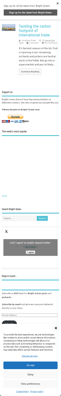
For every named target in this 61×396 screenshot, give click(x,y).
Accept (30, 365)
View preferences (30, 383)
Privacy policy (36, 391)
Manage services (30, 356)
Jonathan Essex (28, 40)
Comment (34, 43)
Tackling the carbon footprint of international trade (35, 30)
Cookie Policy (22, 391)
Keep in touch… (9, 276)
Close (4, 196)
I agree (30, 252)
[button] (56, 328)
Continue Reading (30, 71)
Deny (31, 374)
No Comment (51, 43)
